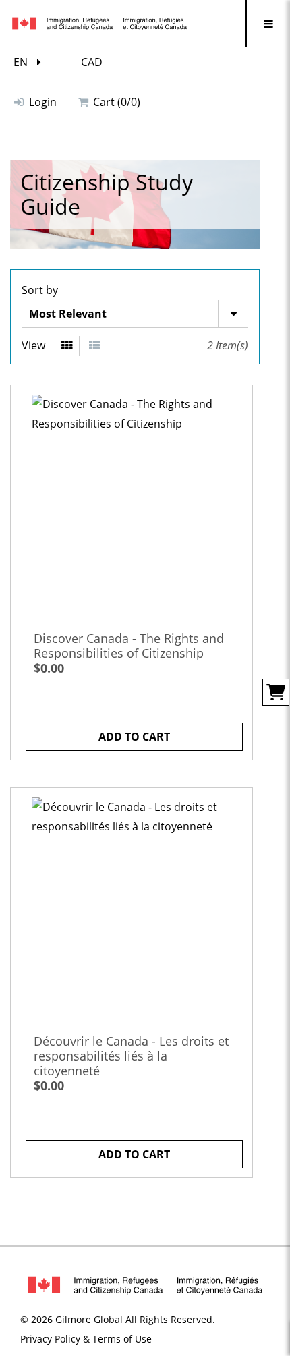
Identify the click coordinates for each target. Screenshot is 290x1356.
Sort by (40, 290)
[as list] (94, 346)
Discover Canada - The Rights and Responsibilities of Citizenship (129, 645)
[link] (131, 506)
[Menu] (267, 23)
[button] (30, 62)
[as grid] (67, 346)
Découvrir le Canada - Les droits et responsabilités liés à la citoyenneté (131, 1056)
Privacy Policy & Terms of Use (86, 1338)
